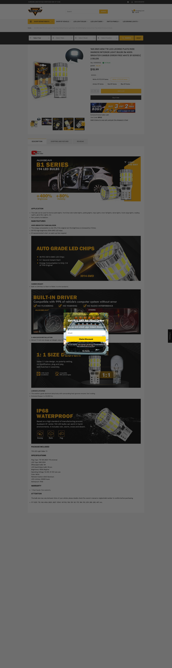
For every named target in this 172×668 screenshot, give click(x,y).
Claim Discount (86, 339)
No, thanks (86, 351)
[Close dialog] (106, 315)
